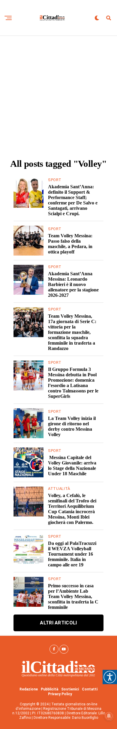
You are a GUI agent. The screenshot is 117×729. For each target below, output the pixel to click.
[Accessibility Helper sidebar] (110, 677)
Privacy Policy (60, 694)
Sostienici (70, 689)
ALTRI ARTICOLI (58, 623)
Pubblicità (49, 689)
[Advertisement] (58, 97)
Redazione (29, 689)
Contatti (90, 689)
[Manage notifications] (109, 716)
